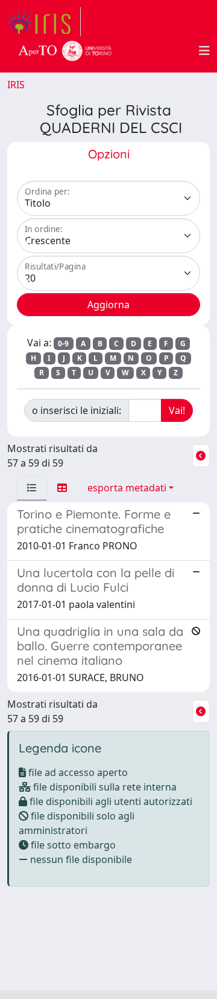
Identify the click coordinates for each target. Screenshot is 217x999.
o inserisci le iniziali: (76, 410)
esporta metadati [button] (126, 487)
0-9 (63, 343)
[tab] (32, 487)
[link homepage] (44, 21)
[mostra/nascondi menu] (204, 51)
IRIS (16, 84)
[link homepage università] (65, 50)
